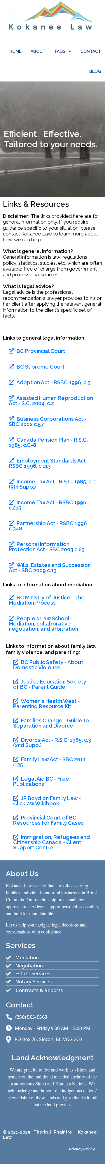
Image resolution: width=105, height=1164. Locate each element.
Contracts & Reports (39, 990)
